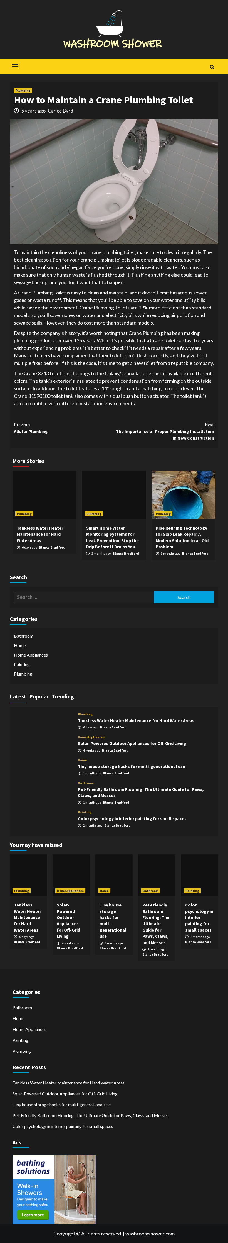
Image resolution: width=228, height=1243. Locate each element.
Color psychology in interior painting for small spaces (132, 818)
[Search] (212, 67)
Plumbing (23, 90)
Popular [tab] (39, 696)
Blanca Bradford (52, 547)
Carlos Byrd (60, 111)
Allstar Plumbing (31, 428)
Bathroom (23, 635)
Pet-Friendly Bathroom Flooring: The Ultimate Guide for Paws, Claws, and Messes (155, 923)
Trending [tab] (63, 696)
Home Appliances (31, 654)
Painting (22, 664)
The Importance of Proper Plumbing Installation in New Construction (165, 431)
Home (20, 645)
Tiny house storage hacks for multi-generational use (131, 766)
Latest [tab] (18, 696)
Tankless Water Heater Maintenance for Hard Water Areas (40, 534)
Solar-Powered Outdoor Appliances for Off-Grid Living (132, 743)
